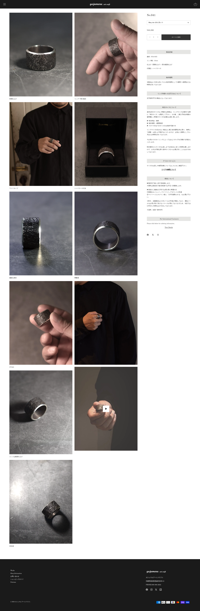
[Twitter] (156, 589)
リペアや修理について (168, 169)
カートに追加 (176, 37)
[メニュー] (4, 4)
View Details (169, 227)
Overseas (13, 582)
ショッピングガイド (17, 579)
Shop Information (16, 573)
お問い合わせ (14, 576)
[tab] (169, 139)
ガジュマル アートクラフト (22, 601)
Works (12, 570)
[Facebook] (147, 589)
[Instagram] (151, 589)
